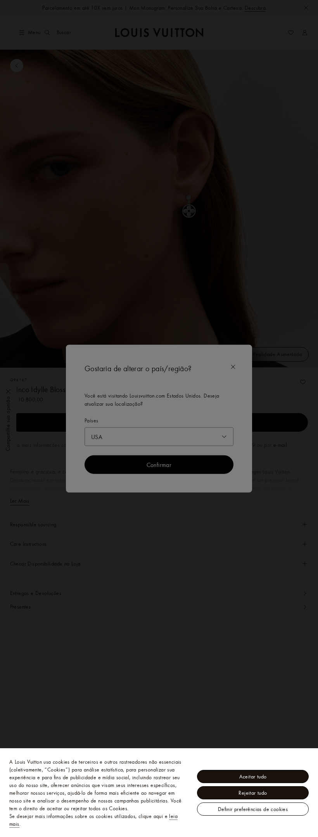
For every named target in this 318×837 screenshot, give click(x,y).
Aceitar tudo (253, 776)
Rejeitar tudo (252, 792)
